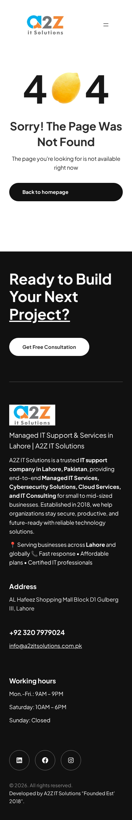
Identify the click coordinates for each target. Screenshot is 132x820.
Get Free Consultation (49, 347)
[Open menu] (106, 24)
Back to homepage (45, 192)
